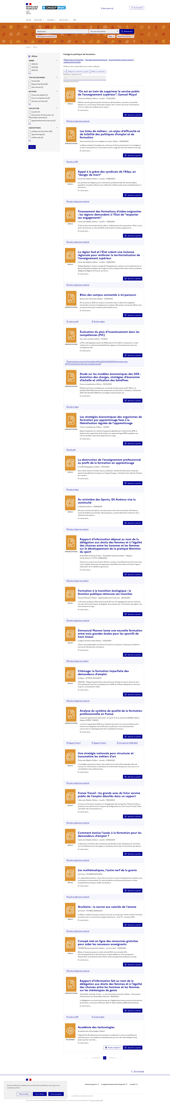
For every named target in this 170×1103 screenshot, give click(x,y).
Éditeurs (32, 91)
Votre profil (38, 20)
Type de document (37, 77)
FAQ (74, 20)
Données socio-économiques (96, 60)
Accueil (28, 20)
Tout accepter (56, 1094)
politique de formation (72, 62)
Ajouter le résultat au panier (79, 72)
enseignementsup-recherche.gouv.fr (113, 1084)
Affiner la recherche (98, 72)
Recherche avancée (124, 36)
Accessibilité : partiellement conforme (82, 1096)
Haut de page (138, 1071)
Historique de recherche (45, 36)
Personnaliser (24, 1094)
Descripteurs (35, 128)
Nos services (64, 20)
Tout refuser (39, 1094)
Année (31, 60)
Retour (35, 47)
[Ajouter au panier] (126, 115)
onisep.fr (133, 1084)
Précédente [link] (96, 1058)
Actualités (50, 20)
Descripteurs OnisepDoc (74, 60)
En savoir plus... (83, 110)
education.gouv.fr (91, 1084)
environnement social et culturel (121, 60)
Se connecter (138, 8)
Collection (34, 108)
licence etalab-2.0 (96, 1100)
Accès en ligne (113, 1047)
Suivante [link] (112, 1058)
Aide (110, 36)
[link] (86, 1057)
